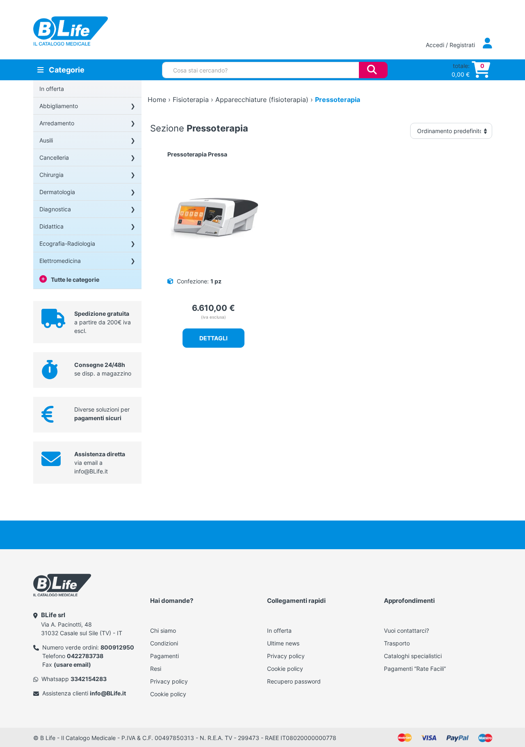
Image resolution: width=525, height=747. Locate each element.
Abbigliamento (58, 105)
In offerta (51, 88)
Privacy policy (169, 681)
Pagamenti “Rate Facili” (415, 668)
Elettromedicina (60, 260)
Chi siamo (163, 630)
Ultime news (283, 643)
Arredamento (56, 123)
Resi (155, 668)
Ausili (46, 140)
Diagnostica (55, 209)
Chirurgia (51, 174)
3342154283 (89, 678)
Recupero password (294, 681)
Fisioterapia (191, 99)
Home (157, 99)
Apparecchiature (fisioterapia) (261, 99)
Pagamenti (164, 655)
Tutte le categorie (75, 279)
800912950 (117, 647)
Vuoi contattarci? (406, 630)
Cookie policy (168, 693)
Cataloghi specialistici (413, 655)
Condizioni (164, 643)
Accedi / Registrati (451, 44)
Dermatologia (57, 191)
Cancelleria (54, 157)
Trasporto (397, 643)
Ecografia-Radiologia (67, 243)
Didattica (51, 226)
